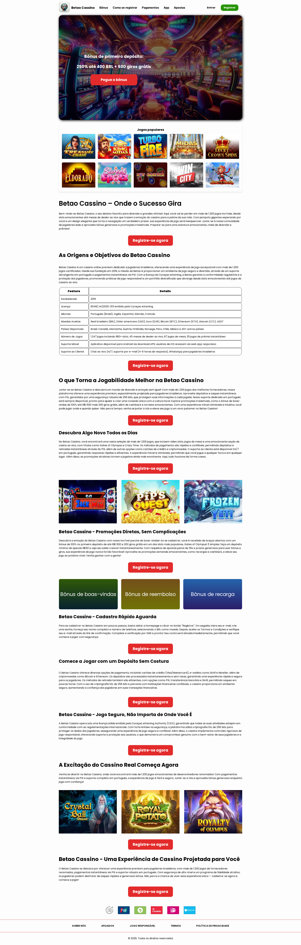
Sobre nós (79, 926)
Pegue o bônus (113, 79)
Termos (176, 926)
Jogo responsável (142, 926)
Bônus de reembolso (150, 594)
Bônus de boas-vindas (88, 594)
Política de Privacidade (212, 926)
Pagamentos (150, 7)
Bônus (103, 7)
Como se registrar (125, 7)
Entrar (211, 7)
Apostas (179, 7)
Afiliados (107, 926)
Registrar (229, 7)
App (166, 7)
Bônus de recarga (213, 594)
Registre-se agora (150, 240)
